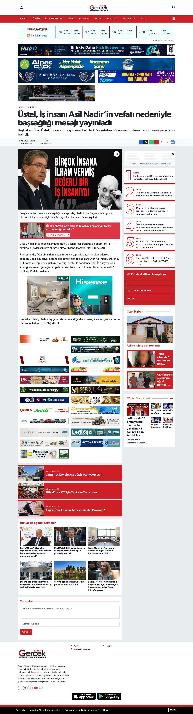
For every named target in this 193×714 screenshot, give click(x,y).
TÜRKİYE (36, 19)
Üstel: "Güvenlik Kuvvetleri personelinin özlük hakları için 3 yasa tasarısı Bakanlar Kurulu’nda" (154, 228)
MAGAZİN (112, 19)
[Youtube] (35, 688)
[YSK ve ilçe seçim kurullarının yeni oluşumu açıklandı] (70, 570)
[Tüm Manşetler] (171, 398)
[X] (25, 688)
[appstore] (84, 696)
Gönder (26, 632)
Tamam (172, 710)
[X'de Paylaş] (145, 142)
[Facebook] (20, 688)
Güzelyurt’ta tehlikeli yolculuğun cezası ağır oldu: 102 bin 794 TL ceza (153, 261)
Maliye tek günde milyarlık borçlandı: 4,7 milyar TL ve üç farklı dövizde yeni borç (35, 584)
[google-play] (109, 696)
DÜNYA (70, 19)
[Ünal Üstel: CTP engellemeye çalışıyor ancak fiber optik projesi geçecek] (70, 536)
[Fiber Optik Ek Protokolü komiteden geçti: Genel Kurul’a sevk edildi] (104, 536)
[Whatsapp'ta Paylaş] (151, 142)
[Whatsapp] (40, 688)
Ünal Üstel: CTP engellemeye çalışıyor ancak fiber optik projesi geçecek (69, 550)
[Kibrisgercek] (99, 7)
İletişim (109, 646)
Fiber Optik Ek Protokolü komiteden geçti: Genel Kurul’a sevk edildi (101, 550)
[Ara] (173, 7)
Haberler (22, 107)
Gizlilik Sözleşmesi (82, 649)
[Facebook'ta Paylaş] (141, 142)
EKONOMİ (84, 19)
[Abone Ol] (172, 142)
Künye (77, 646)
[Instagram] (30, 688)
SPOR (142, 19)
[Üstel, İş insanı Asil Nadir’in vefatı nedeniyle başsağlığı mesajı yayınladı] (70, 179)
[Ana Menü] (174, 19)
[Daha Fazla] (156, 142)
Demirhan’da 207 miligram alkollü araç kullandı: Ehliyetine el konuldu (154, 194)
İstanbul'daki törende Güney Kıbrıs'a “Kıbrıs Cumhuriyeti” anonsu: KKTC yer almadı (155, 244)
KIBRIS (23, 19)
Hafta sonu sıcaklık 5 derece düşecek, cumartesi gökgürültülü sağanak (153, 177)
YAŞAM (98, 19)
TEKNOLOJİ (129, 19)
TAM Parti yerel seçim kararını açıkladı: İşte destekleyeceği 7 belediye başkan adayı (152, 211)
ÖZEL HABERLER (53, 19)
